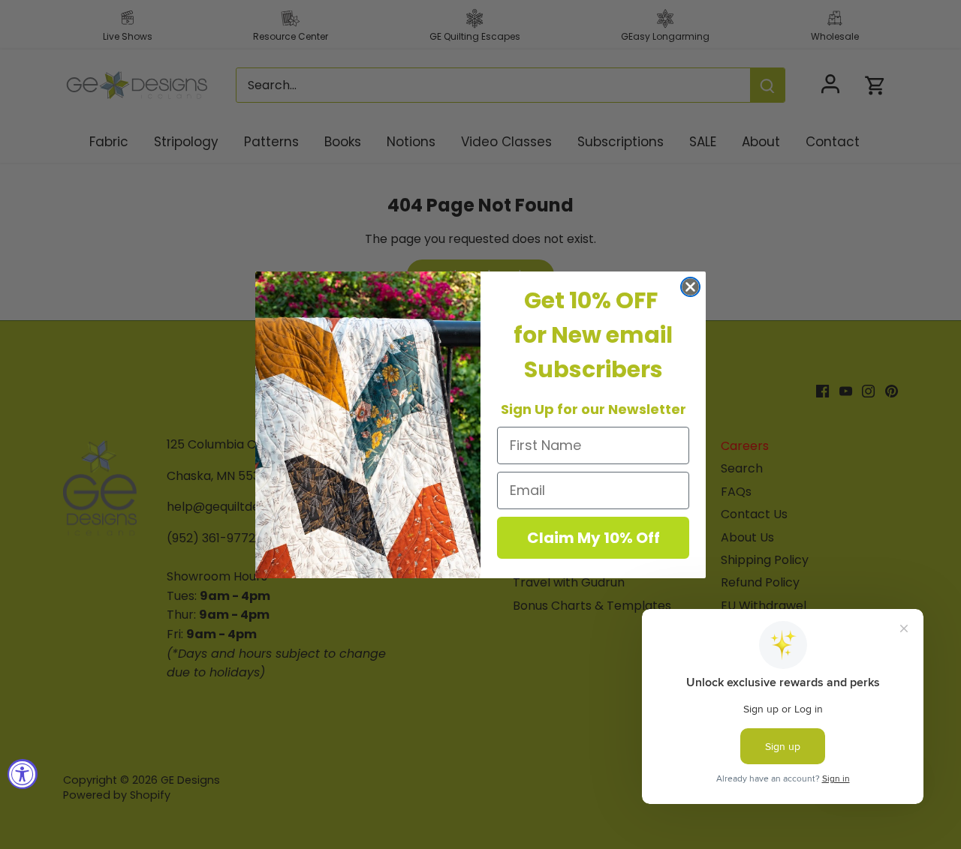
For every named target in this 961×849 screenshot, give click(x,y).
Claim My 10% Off (593, 537)
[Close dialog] (690, 287)
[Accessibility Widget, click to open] (23, 774)
